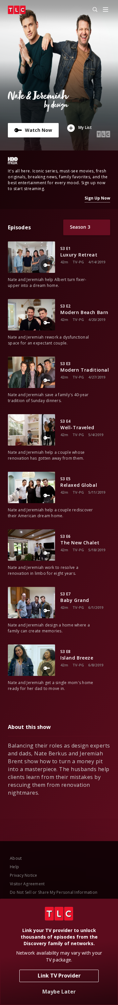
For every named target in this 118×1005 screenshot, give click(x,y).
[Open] (105, 10)
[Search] (92, 9)
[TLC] (17, 10)
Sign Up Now (97, 198)
